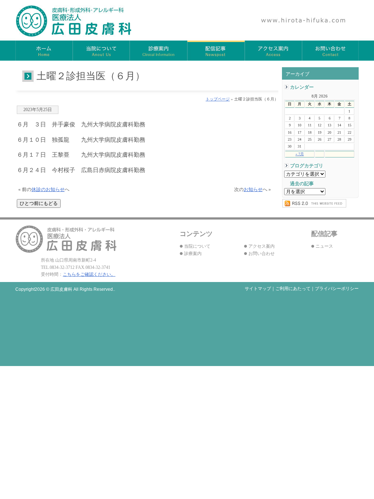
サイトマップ (258, 288)
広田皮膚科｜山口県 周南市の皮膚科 (74, 21)
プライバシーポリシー (337, 288)
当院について (101, 51)
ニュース (324, 246)
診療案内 (158, 51)
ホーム (44, 51)
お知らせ (253, 189)
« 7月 (299, 154)
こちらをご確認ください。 (89, 274)
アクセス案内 (273, 51)
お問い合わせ (330, 51)
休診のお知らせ (48, 189)
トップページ (218, 99)
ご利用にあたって (292, 288)
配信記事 (216, 51)
